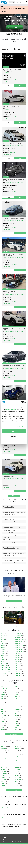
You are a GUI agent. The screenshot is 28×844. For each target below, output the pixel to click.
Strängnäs (3, 752)
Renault (16, 706)
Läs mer (14, 621)
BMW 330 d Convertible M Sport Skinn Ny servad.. (13, 292)
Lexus (2, 729)
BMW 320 (3, 643)
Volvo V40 (17, 655)
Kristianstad (17, 754)
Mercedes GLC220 (14, 512)
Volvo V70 (17, 659)
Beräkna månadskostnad (17, 73)
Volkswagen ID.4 (18, 643)
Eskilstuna (17, 752)
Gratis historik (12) (13, 227)
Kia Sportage (4, 665)
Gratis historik (12, 375)
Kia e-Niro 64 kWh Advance (10, 476)
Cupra (2, 698)
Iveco (2, 719)
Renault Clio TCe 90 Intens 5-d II (12, 144)
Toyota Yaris (17, 637)
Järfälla (16, 758)
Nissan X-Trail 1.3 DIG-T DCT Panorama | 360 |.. (14, 329)
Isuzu (2, 717)
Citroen (3, 696)
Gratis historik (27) (13, 301)
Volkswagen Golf (18, 641)
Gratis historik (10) (13, 152)
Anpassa (13, 436)
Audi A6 (3, 639)
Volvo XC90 (17, 669)
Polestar (17, 702)
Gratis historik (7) (12, 79)
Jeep (2, 723)
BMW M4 (3, 647)
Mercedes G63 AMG (5, 671)
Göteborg (3, 748)
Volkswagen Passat (19, 645)
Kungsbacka (17, 769)
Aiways (3, 686)
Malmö (3, 754)
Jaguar (2, 721)
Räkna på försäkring (7, 82)
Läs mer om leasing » (6, 817)
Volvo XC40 (17, 663)
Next (25, 617)
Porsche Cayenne (5, 673)
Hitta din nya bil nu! (14, 27)
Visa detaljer (20, 426)
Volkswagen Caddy (19, 639)
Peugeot (17, 700)
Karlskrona (17, 777)
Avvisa (14, 441)
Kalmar (16, 750)
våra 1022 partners (10, 409)
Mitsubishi (17, 694)
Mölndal (3, 775)
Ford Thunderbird (14, 560)
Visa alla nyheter (14, 601)
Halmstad (3, 760)
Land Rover (4, 727)
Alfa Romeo (4, 688)
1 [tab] (12, 626)
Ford (2, 711)
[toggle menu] (27, 2)
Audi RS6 (3, 641)
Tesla (16, 721)
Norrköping (3, 777)
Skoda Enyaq (18, 633)
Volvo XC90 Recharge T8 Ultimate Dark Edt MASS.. (14, 180)
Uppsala (3, 750)
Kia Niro (3, 661)
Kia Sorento (4, 663)
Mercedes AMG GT (5, 667)
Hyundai (3, 715)
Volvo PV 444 (14, 553)
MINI (16, 692)
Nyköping (17, 785)
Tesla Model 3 (18, 673)
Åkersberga (17, 775)
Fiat (2, 709)
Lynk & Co (17, 686)
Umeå (16, 781)
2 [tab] (14, 626)
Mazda (16, 688)
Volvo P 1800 (9, 514)
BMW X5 (3, 655)
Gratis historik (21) (13, 116)
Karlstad (17, 762)
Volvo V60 (17, 657)
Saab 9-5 (8, 519)
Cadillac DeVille (9, 558)
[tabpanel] (14, 617)
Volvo (16, 729)
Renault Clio (4, 675)
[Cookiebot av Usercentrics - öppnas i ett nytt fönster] (20, 402)
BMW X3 (3, 653)
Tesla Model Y (18, 675)
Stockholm (3, 746)
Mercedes (17, 690)
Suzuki (16, 719)
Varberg (16, 764)
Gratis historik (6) (12, 191)
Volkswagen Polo (19, 647)
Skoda (16, 715)
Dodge (2, 704)
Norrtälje (17, 767)
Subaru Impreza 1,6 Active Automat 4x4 (13, 107)
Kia (2, 725)
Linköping (3, 771)
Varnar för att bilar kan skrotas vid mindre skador (12, 594)
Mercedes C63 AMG (5, 669)
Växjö (2, 767)
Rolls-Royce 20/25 (8, 555)
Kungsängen (18, 779)
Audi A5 (3, 637)
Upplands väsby (5, 764)
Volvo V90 (17, 661)
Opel (16, 698)
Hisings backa (18, 748)
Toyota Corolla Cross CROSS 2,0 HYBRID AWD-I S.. (12, 70)
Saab (16, 711)
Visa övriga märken (14, 734)
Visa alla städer (14, 790)
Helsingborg (4, 773)
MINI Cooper (17, 671)
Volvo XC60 (17, 665)
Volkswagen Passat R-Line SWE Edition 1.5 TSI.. (14, 366)
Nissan (16, 696)
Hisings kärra (18, 756)
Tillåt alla (14, 431)
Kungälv (16, 746)
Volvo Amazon (8, 551)
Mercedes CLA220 (14, 517)
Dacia (2, 700)
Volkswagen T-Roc (19, 649)
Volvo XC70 (17, 667)
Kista (2, 783)
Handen (3, 785)
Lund (16, 773)
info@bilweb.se (20, 841)
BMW (2, 692)
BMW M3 (3, 645)
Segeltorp (17, 760)
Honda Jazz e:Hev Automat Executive (13, 219)
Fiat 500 (3, 659)
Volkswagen (17, 727)
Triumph (17, 725)
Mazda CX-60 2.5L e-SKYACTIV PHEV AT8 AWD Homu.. (13, 255)
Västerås (3, 769)
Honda (2, 713)
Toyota (16, 723)
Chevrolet (3, 694)
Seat (16, 713)
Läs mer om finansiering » (7, 807)
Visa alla (14, 495)
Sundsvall (3, 779)
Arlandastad (4, 762)
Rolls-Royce (17, 709)
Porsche (16, 704)
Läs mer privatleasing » (7, 827)
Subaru (16, 717)
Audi (2, 690)
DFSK (2, 702)
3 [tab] (16, 626)
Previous (2, 617)
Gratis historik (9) (12, 449)
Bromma (17, 771)
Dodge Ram (4, 657)
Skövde (16, 783)
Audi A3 (3, 633)
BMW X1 (3, 651)
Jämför (7, 85)
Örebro (3, 756)
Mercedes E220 (13, 509)
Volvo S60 (17, 653)
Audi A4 (3, 635)
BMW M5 (3, 649)
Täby (2, 781)
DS (2, 706)
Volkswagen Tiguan (19, 651)
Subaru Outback (18, 635)
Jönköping (3, 758)
